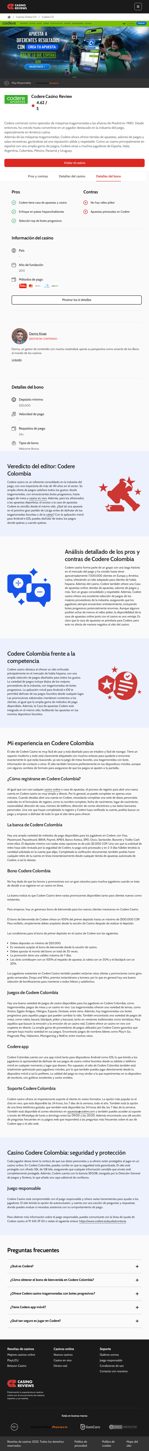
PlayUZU (13, 1360)
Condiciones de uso (112, 1365)
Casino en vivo (63, 1360)
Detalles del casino (72, 176)
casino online (52, 789)
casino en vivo (38, 498)
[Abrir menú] (138, 6)
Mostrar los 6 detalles (76, 300)
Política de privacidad (80, 1443)
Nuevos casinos (63, 1354)
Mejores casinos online (21, 1354)
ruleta (49, 514)
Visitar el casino (74, 163)
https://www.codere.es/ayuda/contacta (102, 1221)
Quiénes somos (109, 1354)
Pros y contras (38, 176)
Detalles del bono (108, 176)
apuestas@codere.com (81, 1111)
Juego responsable (111, 1360)
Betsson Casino (16, 1365)
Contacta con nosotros (114, 1371)
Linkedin (17, 360)
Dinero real (60, 1365)
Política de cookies (108, 1443)
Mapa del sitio (132, 1443)
